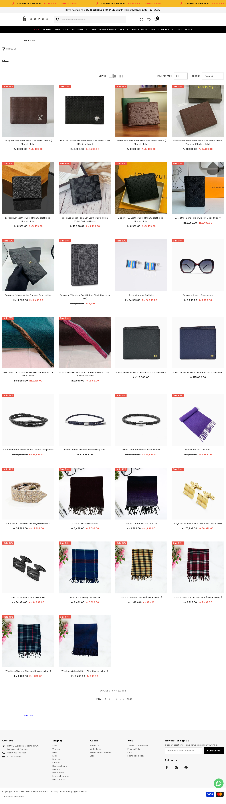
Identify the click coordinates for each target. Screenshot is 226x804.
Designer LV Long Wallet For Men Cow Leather (28, 295)
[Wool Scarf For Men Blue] (198, 420)
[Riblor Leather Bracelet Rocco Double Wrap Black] (28, 420)
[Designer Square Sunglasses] (198, 265)
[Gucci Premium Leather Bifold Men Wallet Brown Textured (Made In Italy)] (198, 111)
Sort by (196, 76)
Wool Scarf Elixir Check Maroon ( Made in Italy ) (198, 597)
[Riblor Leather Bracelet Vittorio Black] (141, 420)
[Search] (90, 19)
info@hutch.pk (14, 756)
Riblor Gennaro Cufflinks (141, 295)
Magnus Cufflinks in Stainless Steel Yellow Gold (198, 523)
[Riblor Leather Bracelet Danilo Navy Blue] (85, 420)
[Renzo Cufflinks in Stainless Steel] (28, 567)
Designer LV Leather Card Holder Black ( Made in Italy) (85, 297)
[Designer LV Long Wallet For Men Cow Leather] (28, 265)
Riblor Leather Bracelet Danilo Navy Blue (84, 449)
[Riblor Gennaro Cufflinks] (141, 265)
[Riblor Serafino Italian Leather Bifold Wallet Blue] (198, 343)
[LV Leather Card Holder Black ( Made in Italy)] (198, 188)
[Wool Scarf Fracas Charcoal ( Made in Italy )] (28, 641)
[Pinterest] (186, 767)
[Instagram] (176, 767)
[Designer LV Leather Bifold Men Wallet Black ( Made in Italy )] (141, 188)
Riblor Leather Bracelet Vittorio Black (141, 449)
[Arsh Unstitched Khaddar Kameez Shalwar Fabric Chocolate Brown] (85, 343)
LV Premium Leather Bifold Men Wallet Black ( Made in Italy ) (28, 219)
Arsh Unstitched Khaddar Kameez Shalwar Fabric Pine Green (28, 374)
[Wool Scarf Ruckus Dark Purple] (141, 494)
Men (34, 40)
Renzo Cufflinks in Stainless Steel (28, 597)
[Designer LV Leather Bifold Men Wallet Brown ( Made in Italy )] (28, 111)
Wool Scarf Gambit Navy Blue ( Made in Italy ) (84, 671)
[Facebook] (166, 767)
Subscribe (213, 750)
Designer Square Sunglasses (198, 295)
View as (103, 76)
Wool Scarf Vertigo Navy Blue (85, 597)
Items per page (164, 76)
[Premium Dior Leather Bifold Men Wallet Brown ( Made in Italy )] (141, 111)
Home (26, 40)
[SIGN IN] (141, 19)
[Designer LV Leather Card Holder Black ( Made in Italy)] (85, 265)
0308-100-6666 (150, 10)
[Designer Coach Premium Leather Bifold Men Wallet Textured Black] (85, 188)
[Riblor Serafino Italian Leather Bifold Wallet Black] (141, 343)
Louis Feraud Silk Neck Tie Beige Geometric (28, 523)
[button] (111, 76)
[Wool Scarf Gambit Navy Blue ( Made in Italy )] (85, 641)
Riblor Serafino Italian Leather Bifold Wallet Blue (197, 372)
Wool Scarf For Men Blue (197, 449)
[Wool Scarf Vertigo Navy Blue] (85, 567)
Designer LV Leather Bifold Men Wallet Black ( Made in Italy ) (141, 219)
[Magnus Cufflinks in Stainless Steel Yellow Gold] (198, 494)
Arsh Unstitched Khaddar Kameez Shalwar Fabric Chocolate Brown (84, 374)
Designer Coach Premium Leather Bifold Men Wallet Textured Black (85, 219)
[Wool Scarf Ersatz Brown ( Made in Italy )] (141, 567)
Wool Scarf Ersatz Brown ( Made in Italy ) (141, 597)
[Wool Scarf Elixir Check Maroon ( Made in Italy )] (198, 567)
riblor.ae (19, 796)
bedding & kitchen (100, 10)
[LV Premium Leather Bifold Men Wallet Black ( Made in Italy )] (28, 188)
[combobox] (92, 19)
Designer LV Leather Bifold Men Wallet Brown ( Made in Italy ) (28, 142)
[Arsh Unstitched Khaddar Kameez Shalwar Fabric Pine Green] (28, 343)
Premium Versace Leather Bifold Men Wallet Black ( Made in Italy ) (84, 142)
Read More (28, 715)
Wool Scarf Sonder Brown (84, 523)
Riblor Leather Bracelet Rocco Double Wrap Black (28, 449)
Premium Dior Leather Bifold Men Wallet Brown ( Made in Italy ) (141, 142)
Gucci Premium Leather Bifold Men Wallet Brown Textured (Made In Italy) (197, 142)
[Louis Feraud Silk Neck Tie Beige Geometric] (28, 494)
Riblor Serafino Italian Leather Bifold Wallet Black (141, 372)
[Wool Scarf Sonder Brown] (85, 494)
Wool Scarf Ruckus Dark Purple (141, 523)
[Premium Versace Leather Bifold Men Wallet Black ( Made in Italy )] (85, 111)
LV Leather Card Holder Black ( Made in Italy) (198, 217)
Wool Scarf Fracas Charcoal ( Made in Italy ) (28, 671)
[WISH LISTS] (149, 19)
